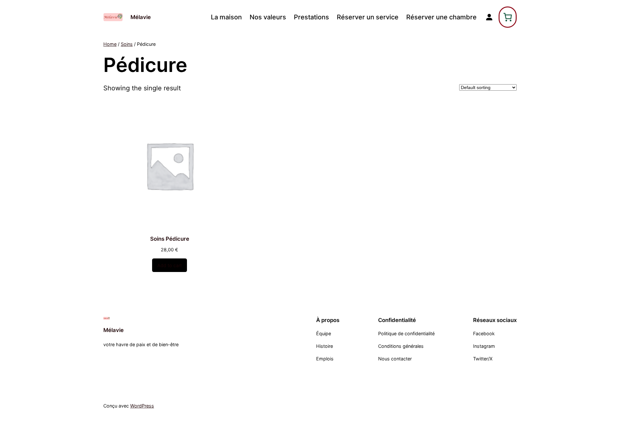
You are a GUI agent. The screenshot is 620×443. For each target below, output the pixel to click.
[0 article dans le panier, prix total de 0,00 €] (508, 17)
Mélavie (140, 17)
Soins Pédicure (169, 239)
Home (110, 44)
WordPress (142, 405)
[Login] (489, 17)
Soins (127, 44)
